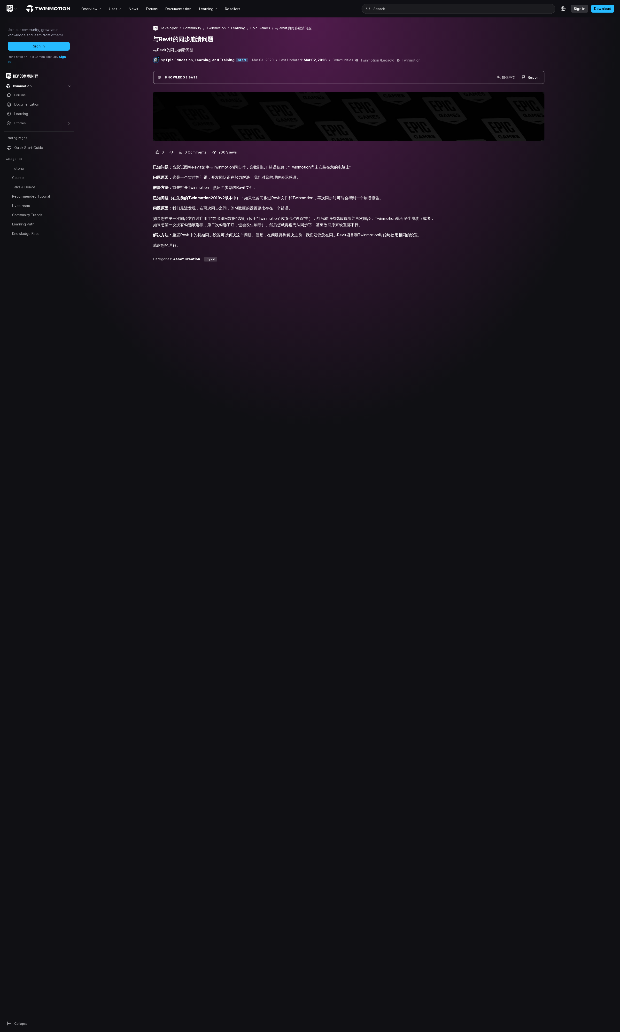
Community (192, 28)
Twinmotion (216, 28)
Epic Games (260, 28)
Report (534, 77)
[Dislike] (171, 152)
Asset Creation (186, 259)
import (210, 259)
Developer (169, 28)
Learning (238, 28)
